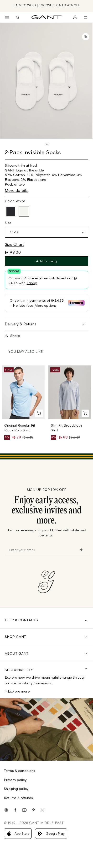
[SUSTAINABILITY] (46, 729)
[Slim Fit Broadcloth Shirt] (69, 392)
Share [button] (15, 336)
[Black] (11, 211)
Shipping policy (16, 789)
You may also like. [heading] (25, 351)
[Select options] (39, 413)
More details (16, 190)
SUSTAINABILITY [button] (19, 670)
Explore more (19, 691)
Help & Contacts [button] (21, 620)
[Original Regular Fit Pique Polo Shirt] (23, 392)
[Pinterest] (33, 810)
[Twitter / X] (42, 810)
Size (8, 223)
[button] (7, 17)
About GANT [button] (16, 653)
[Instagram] (6, 810)
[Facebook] (15, 810)
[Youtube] (24, 810)
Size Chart (14, 244)
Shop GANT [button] (15, 636)
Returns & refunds (18, 798)
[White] (24, 211)
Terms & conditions (19, 771)
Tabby (32, 283)
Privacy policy (15, 780)
